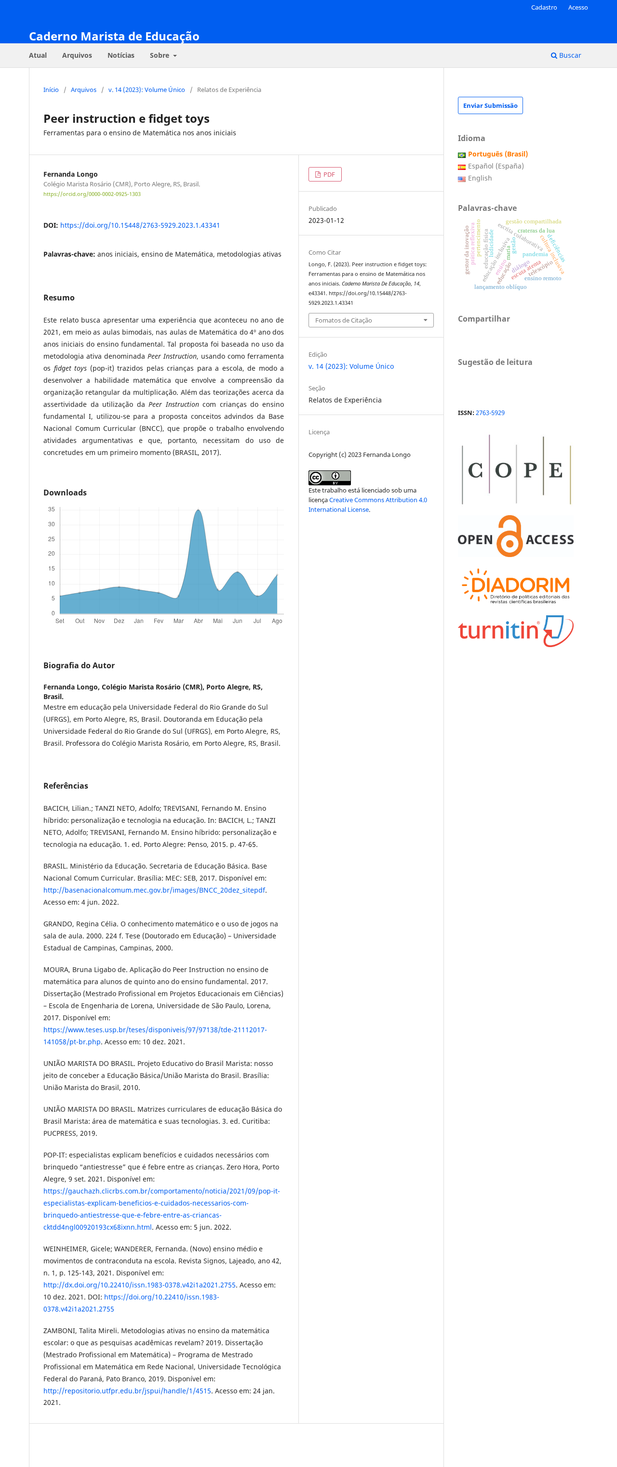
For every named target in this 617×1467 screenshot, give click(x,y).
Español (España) (496, 165)
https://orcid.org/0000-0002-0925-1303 (92, 194)
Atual (38, 55)
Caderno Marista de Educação (114, 36)
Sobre (160, 55)
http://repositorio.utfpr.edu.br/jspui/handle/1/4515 (127, 1390)
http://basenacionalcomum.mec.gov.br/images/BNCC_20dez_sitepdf (154, 890)
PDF (328, 174)
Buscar (569, 55)
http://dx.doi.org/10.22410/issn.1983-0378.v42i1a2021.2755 (139, 1284)
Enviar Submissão (490, 105)
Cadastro (544, 7)
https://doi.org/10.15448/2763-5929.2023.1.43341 (140, 225)
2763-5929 (490, 412)
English (480, 177)
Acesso (578, 7)
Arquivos (77, 55)
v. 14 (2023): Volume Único (146, 89)
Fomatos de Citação (343, 320)
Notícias (120, 55)
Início (51, 89)
